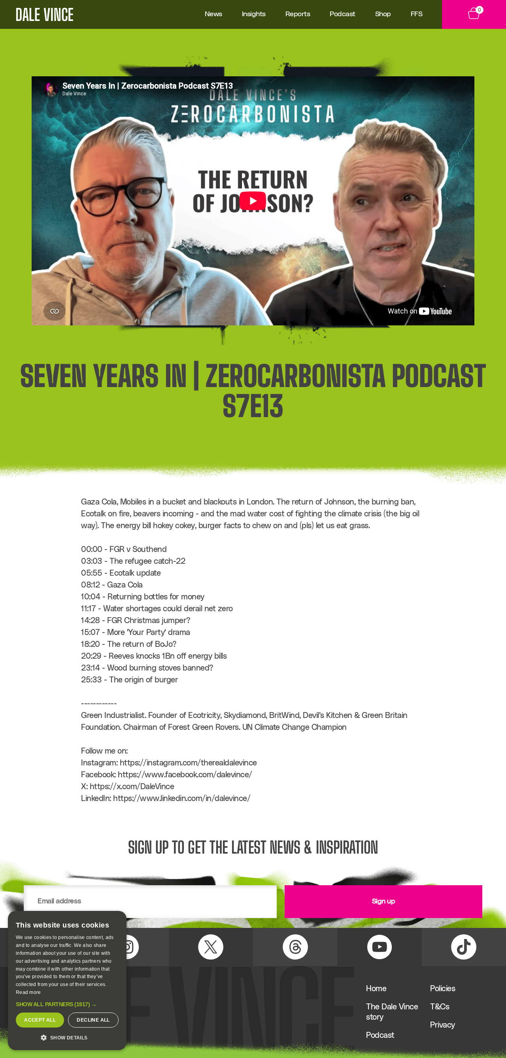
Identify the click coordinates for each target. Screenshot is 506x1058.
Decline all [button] (93, 1020)
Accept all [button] (40, 1020)
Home (376, 989)
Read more (28, 992)
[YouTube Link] (379, 947)
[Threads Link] (295, 947)
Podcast (342, 14)
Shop (383, 14)
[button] (67, 1004)
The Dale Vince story (392, 1012)
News (213, 14)
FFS (417, 14)
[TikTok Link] (464, 947)
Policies (442, 989)
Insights (254, 14)
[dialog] (67, 980)
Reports (297, 14)
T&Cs (439, 1007)
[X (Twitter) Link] (211, 947)
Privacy (442, 1025)
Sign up (383, 901)
